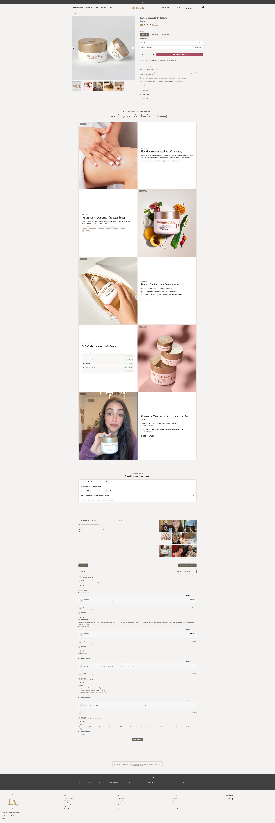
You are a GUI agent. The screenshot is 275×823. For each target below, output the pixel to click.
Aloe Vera (85, 227)
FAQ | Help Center (122, 798)
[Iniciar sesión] (199, 7)
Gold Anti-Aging (67, 806)
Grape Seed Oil (86, 230)
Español (178, 7)
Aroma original (155, 34)
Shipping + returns (122, 802)
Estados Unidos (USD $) (167, 7)
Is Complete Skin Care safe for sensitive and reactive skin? (96, 491)
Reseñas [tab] (81, 561)
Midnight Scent (165, 34)
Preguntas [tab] (89, 561)
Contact (120, 808)
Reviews (174, 802)
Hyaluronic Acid (92, 227)
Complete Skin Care (68, 798)
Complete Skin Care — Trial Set (87, 613)
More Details (146, 90)
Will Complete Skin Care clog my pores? (91, 486)
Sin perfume (144, 34)
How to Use (146, 94)
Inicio (73, 13)
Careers (173, 806)
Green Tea (108, 227)
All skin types (177, 161)
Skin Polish (66, 808)
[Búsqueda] (196, 7)
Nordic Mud (66, 802)
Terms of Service (11, 812)
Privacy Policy (5, 812)
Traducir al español (86, 592)
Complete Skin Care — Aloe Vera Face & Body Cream (91, 582)
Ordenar (179, 571)
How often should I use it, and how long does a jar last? (95, 495)
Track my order (121, 804)
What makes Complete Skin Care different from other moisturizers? (98, 500)
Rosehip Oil (101, 227)
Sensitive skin (154, 161)
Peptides (123, 227)
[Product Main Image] (103, 48)
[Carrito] (202, 7)
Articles (173, 800)
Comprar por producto (77, 7)
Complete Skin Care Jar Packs (87, 647)
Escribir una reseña (189, 566)
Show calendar (175, 808)
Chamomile (115, 227)
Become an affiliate (176, 804)
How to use (120, 800)
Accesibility (17, 812)
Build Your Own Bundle (106, 7)
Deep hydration (145, 161)
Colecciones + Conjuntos (91, 7)
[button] (133, 48)
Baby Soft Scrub (67, 800)
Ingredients (145, 98)
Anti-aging (161, 161)
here (197, 782)
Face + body (169, 161)
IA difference (174, 798)
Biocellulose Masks (68, 804)
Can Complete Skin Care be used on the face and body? (95, 481)
